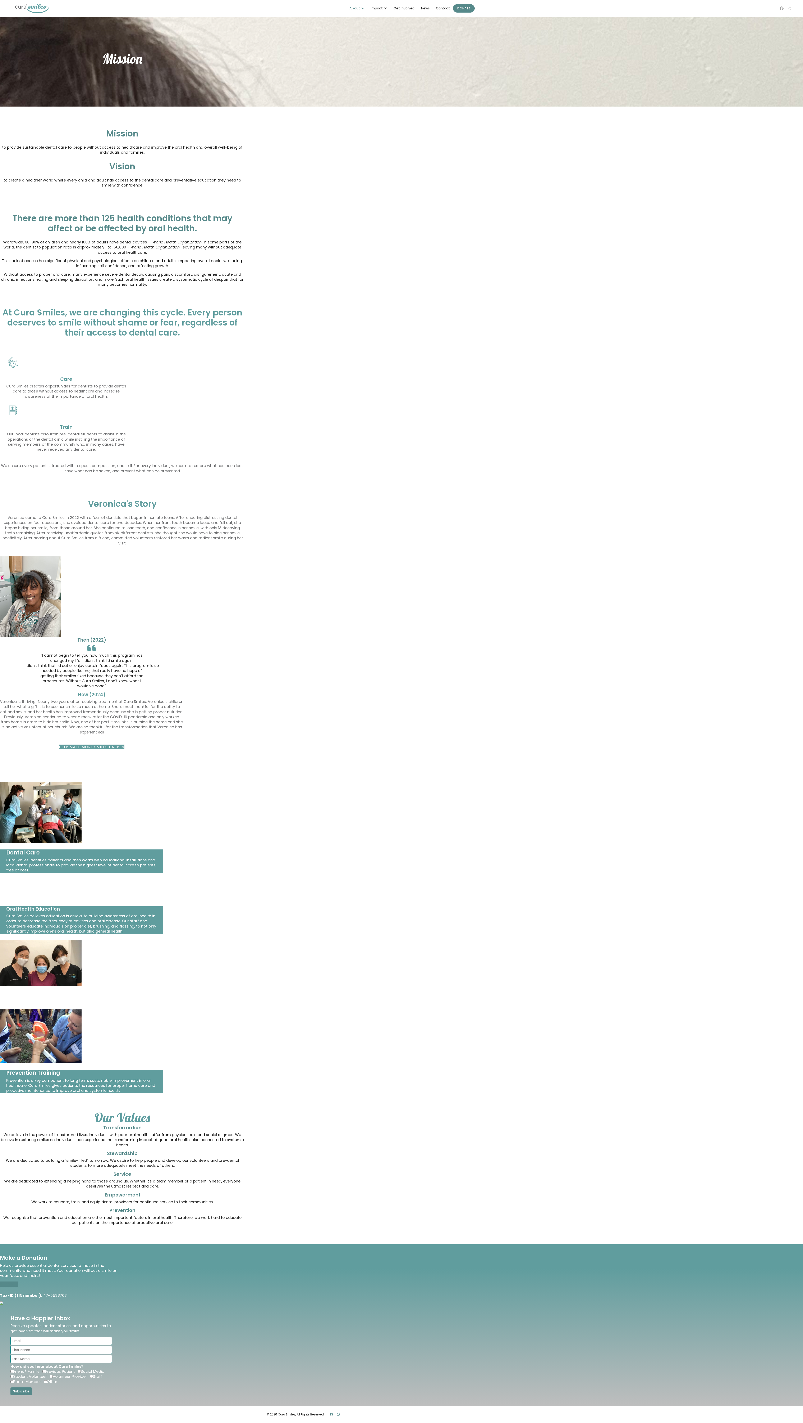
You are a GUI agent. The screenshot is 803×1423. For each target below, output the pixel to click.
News (425, 8)
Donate (463, 8)
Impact (377, 8)
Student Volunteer (30, 1376)
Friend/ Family (26, 1371)
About (354, 8)
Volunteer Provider (70, 1376)
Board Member (27, 1381)
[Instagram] (789, 8)
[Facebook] (782, 8)
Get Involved (404, 8)
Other (52, 1381)
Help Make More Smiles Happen (91, 747)
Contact (443, 8)
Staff (97, 1376)
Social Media (92, 1371)
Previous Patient (60, 1371)
